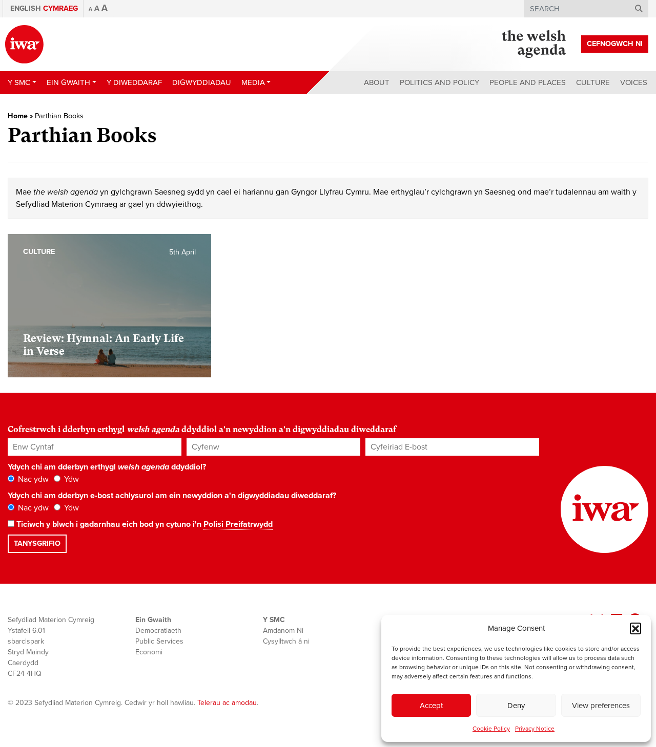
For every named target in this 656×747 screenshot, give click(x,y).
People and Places (527, 82)
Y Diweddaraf (134, 82)
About (376, 82)
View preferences (601, 705)
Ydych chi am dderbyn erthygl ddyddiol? (107, 467)
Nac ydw (32, 479)
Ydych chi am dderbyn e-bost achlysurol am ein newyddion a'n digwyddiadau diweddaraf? (172, 495)
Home (18, 116)
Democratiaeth (158, 630)
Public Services (159, 641)
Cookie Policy (491, 728)
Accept (431, 705)
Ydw (70, 479)
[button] (635, 628)
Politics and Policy (439, 82)
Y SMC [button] (19, 82)
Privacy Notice (535, 728)
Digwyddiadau (201, 82)
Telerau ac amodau (227, 702)
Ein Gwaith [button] (68, 82)
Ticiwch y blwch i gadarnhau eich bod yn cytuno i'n (143, 524)
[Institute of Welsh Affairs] (24, 44)
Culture (593, 82)
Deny (516, 705)
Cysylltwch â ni (286, 641)
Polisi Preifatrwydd (238, 524)
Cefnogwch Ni (615, 43)
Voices (633, 82)
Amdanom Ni (283, 630)
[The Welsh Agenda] (534, 44)
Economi (148, 652)
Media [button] (253, 82)
